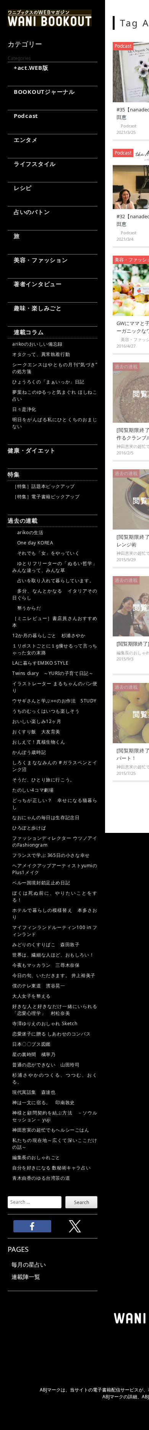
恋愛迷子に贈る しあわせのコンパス (51, 1034)
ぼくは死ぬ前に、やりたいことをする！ (54, 896)
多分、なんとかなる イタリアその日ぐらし (54, 594)
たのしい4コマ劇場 (32, 790)
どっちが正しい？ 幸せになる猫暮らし (54, 803)
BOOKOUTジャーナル (41, 91)
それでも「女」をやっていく (45, 553)
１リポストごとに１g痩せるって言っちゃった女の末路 (54, 649)
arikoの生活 (27, 532)
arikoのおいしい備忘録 (37, 344)
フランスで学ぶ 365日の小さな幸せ (51, 855)
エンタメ (23, 139)
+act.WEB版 (28, 67)
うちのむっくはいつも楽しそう (45, 711)
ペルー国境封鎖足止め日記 (41, 882)
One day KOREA (32, 542)
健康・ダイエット (32, 450)
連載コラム (26, 332)
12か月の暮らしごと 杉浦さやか (49, 635)
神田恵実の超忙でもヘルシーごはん (50, 1130)
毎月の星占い (28, 1264)
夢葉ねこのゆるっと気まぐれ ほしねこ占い (54, 395)
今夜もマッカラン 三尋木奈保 (45, 965)
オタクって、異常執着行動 (41, 354)
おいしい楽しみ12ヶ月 (37, 721)
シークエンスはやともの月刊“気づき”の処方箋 (54, 368)
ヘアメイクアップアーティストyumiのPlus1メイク (54, 869)
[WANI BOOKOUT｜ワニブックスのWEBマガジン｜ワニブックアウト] (50, 23)
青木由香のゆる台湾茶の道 (41, 1178)
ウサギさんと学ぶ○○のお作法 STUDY (54, 700)
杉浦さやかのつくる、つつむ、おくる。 (54, 1078)
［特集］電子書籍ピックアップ (45, 496)
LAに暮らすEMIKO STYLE (40, 663)
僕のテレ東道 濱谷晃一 (38, 985)
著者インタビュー (35, 284)
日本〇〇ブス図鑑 (31, 1044)
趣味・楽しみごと (35, 308)
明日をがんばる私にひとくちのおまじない (54, 423)
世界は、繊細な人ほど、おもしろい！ (53, 955)
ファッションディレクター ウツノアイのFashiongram (54, 841)
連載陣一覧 (25, 1276)
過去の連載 (23, 520)
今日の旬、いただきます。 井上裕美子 (54, 975)
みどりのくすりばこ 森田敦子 (45, 944)
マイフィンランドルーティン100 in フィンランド (54, 930)
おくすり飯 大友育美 (36, 731)
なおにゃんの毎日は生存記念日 (45, 817)
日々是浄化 (24, 409)
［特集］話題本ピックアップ (43, 486)
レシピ (20, 188)
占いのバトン (29, 212)
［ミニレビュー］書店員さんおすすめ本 (54, 621)
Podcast (23, 115)
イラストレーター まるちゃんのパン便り (54, 687)
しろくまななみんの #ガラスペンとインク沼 (54, 766)
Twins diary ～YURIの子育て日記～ (52, 673)
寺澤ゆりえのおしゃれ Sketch (44, 1023)
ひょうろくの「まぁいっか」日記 (48, 381)
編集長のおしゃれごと (36, 1157)
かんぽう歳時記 (29, 752)
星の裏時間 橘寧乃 (33, 1054)
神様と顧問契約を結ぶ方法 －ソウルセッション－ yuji (54, 1116)
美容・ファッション (38, 260)
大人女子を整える (31, 996)
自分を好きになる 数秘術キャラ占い (51, 1167)
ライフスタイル (32, 163)
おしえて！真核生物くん (38, 742)
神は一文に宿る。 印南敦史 (45, 1102)
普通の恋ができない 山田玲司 (45, 1064)
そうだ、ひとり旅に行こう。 (43, 779)
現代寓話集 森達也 (33, 1092)
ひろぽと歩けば (29, 828)
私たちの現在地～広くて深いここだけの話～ (54, 1143)
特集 (14, 474)
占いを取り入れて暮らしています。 (53, 580)
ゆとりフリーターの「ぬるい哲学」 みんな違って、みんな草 (54, 566)
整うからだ (26, 608)
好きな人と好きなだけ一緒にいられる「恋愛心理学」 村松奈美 (54, 1009)
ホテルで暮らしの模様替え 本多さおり (54, 913)
